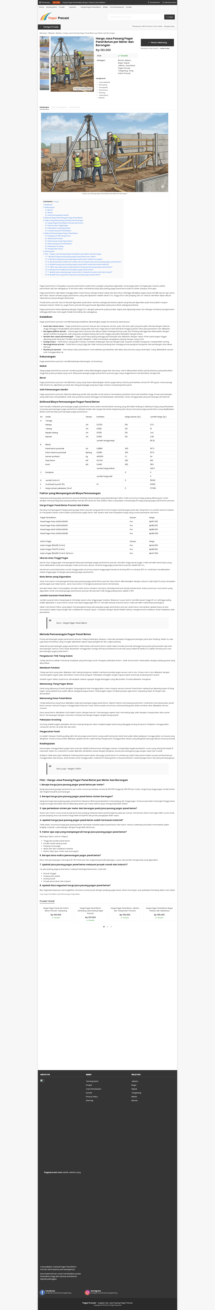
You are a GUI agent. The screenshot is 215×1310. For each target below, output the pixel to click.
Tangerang (123, 71)
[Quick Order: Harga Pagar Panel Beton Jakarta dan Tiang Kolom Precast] (111, 944)
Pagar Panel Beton (50, 894)
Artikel (105, 7)
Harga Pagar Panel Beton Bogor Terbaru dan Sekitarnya (159, 950)
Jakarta (121, 65)
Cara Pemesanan (117, 7)
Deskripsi (44, 107)
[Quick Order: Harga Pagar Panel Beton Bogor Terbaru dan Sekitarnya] (145, 944)
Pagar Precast (124, 68)
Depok (126, 63)
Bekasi (128, 60)
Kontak (128, 7)
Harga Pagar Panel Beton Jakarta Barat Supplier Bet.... (84, 2)
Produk (61, 7)
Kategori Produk (50, 27)
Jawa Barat (130, 65)
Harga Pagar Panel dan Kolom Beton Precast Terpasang (56, 950)
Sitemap (89, 1141)
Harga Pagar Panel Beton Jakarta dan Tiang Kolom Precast (125, 950)
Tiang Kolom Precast (125, 72)
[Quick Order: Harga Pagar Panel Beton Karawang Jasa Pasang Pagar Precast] (76, 944)
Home (41, 7)
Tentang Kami (51, 7)
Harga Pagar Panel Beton (91, 7)
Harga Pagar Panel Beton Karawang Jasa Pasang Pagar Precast (90, 951)
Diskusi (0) (74, 107)
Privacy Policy (92, 1137)
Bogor (120, 63)
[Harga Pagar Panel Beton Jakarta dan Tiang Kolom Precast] (125, 926)
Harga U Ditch (74, 768)
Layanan (72, 7)
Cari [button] (170, 17)
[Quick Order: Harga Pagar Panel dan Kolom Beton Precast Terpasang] (42, 944)
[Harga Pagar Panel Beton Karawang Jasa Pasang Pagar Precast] (90, 926)
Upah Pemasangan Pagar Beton (68, 894)
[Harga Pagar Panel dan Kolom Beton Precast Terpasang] (56, 926)
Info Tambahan (59, 107)
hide (56, 202)
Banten (121, 60)
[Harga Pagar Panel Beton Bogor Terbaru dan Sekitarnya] (159, 926)
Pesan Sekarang (158, 42)
